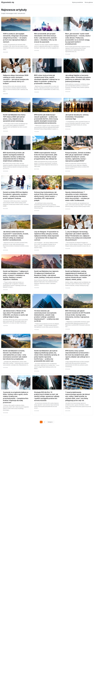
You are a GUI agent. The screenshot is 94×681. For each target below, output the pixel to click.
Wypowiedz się (7, 2)
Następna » (50, 422)
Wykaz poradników (77, 2)
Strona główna (89, 2)
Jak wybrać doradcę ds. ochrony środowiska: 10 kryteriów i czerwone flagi (77, 117)
